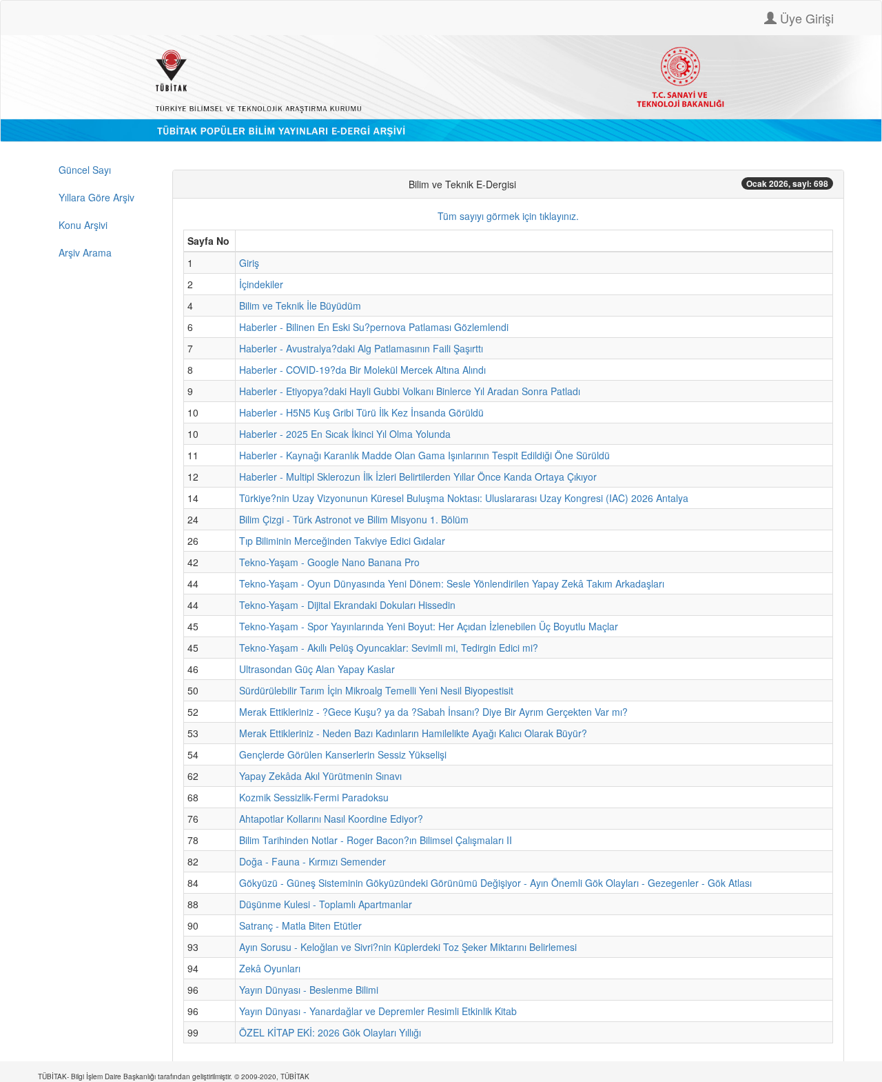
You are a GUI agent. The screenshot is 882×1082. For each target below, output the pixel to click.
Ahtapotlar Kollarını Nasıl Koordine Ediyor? (331, 818)
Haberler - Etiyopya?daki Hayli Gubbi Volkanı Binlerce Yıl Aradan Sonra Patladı (409, 391)
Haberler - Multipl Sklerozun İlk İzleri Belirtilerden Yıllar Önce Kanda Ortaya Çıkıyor (418, 476)
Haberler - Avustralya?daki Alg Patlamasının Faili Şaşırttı (361, 348)
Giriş (249, 263)
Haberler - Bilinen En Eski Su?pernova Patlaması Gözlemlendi (374, 327)
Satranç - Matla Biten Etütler (300, 925)
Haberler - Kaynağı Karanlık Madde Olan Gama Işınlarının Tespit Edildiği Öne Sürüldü (424, 455)
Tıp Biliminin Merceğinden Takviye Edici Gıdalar (342, 541)
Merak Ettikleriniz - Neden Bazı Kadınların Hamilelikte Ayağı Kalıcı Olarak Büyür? (413, 733)
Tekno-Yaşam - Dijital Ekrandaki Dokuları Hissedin (347, 605)
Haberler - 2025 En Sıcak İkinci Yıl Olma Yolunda (345, 434)
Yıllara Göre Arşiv (96, 197)
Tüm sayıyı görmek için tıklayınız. (508, 216)
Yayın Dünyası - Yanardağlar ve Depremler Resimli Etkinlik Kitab (378, 1011)
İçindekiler (261, 284)
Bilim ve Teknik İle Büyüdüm (300, 305)
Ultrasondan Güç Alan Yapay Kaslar (317, 669)
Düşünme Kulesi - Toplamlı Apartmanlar (325, 904)
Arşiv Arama (85, 252)
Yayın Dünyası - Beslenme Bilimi (308, 989)
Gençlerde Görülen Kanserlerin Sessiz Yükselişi (343, 754)
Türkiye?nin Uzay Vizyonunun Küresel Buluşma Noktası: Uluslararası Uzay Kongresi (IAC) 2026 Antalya (463, 498)
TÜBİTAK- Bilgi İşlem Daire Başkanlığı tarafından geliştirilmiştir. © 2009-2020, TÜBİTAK (173, 1076)
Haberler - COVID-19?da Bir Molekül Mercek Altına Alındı (362, 370)
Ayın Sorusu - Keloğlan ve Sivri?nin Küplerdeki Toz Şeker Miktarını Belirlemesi (408, 947)
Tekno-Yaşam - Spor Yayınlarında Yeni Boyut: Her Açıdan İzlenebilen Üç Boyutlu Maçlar (428, 626)
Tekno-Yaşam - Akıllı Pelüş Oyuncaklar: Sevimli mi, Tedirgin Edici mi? (388, 647)
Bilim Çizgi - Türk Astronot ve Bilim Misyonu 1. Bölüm (354, 519)
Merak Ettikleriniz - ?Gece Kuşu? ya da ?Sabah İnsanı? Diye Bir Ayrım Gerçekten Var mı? (433, 712)
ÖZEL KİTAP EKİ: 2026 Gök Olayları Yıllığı (330, 1032)
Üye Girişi (805, 18)
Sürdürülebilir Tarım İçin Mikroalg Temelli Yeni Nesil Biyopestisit (376, 690)
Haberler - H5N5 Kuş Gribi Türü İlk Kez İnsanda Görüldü (361, 412)
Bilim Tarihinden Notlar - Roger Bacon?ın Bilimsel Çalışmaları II (375, 840)
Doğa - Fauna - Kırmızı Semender (312, 861)
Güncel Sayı (85, 170)
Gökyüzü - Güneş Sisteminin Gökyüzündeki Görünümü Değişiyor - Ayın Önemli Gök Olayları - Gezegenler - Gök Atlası (495, 883)
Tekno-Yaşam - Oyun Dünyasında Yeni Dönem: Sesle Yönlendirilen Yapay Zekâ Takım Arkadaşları (451, 583)
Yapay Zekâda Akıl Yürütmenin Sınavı (320, 776)
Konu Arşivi (83, 225)
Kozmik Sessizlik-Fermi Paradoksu (314, 797)
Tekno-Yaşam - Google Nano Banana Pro (329, 562)
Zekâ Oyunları (269, 968)
